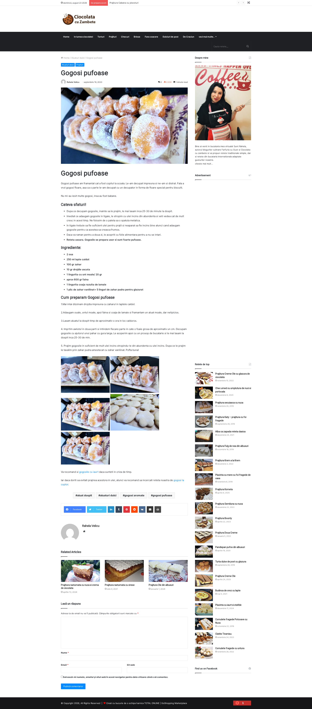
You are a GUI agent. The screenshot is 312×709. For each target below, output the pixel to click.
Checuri (125, 36)
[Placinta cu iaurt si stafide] (204, 609)
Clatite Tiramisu (223, 634)
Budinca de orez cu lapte (227, 590)
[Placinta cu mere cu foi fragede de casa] (204, 479)
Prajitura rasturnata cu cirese (120, 585)
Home (66, 36)
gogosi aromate (134, 495)
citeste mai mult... (204, 163)
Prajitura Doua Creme (226, 532)
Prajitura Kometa (224, 489)
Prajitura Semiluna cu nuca (229, 503)
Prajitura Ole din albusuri (161, 585)
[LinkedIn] (111, 509)
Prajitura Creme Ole (225, 576)
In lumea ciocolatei (83, 36)
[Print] (158, 509)
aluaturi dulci (108, 495)
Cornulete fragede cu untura (229, 648)
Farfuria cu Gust (230, 149)
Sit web (131, 665)
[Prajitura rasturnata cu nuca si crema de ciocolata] (80, 571)
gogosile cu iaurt (88, 471)
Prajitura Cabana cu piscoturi (124, 2)
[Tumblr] (119, 509)
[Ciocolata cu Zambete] (79, 18)
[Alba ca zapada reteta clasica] (204, 436)
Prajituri (113, 36)
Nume (65, 652)
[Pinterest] (126, 509)
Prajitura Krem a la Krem (227, 460)
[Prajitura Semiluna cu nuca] (204, 508)
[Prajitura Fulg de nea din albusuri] (204, 450)
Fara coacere (151, 36)
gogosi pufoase (162, 495)
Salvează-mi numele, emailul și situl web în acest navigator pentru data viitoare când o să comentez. (115, 677)
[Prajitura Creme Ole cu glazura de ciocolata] (204, 378)
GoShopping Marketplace (174, 703)
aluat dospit (84, 495)
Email (64, 665)
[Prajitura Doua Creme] (204, 537)
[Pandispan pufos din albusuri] (204, 552)
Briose (137, 36)
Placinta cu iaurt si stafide (228, 605)
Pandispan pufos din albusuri (230, 547)
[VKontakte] (142, 509)
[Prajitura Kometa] (204, 494)
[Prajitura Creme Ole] (204, 580)
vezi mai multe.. (206, 36)
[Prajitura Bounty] (204, 523)
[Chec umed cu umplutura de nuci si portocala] (204, 393)
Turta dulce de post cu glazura (230, 561)
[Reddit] (134, 509)
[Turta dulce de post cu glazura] (204, 566)
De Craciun (188, 36)
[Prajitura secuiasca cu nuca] (204, 407)
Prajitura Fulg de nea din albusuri (231, 446)
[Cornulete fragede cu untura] (204, 653)
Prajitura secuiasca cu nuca (229, 402)
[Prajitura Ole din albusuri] (168, 571)
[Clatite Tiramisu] (204, 638)
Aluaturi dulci (77, 57)
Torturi (101, 36)
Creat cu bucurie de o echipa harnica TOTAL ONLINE (132, 703)
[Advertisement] (223, 268)
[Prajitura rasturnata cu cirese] (124, 571)
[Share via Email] (150, 509)
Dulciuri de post (170, 36)
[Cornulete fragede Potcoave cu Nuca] (204, 624)
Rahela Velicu (73, 82)
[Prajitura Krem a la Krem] (204, 465)
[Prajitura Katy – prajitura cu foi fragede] (204, 421)
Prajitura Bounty (223, 518)
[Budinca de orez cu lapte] (204, 595)
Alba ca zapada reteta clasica (230, 431)
